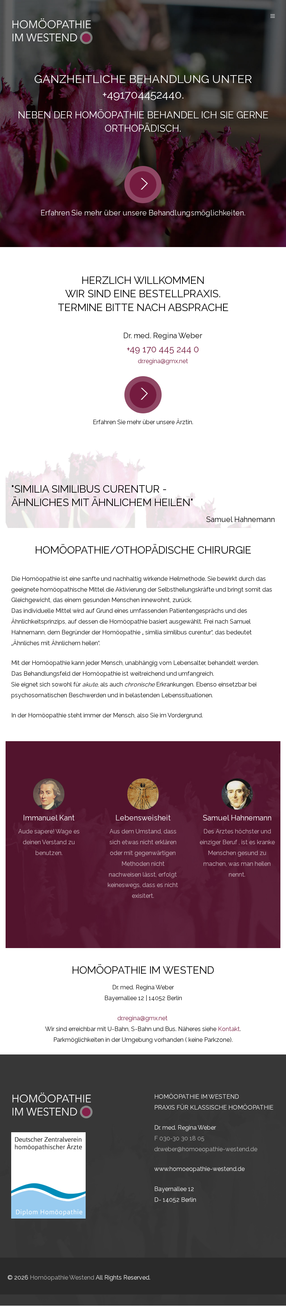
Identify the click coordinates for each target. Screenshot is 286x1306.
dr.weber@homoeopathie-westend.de (205, 1149)
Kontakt (229, 1029)
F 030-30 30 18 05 (179, 1138)
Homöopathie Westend (62, 1277)
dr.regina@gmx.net (163, 361)
